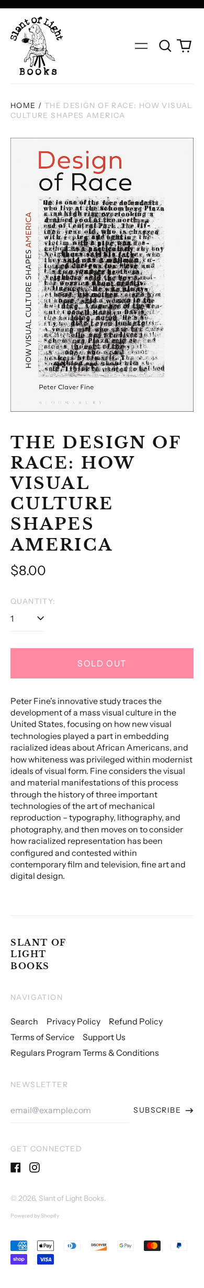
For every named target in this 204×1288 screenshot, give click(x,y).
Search (24, 1021)
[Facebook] (15, 1167)
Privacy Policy (73, 1021)
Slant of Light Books (38, 954)
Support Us (104, 1037)
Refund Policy (136, 1021)
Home (23, 105)
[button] (165, 46)
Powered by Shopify (34, 1215)
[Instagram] (34, 1167)
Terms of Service (42, 1037)
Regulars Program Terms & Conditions (84, 1052)
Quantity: (33, 601)
